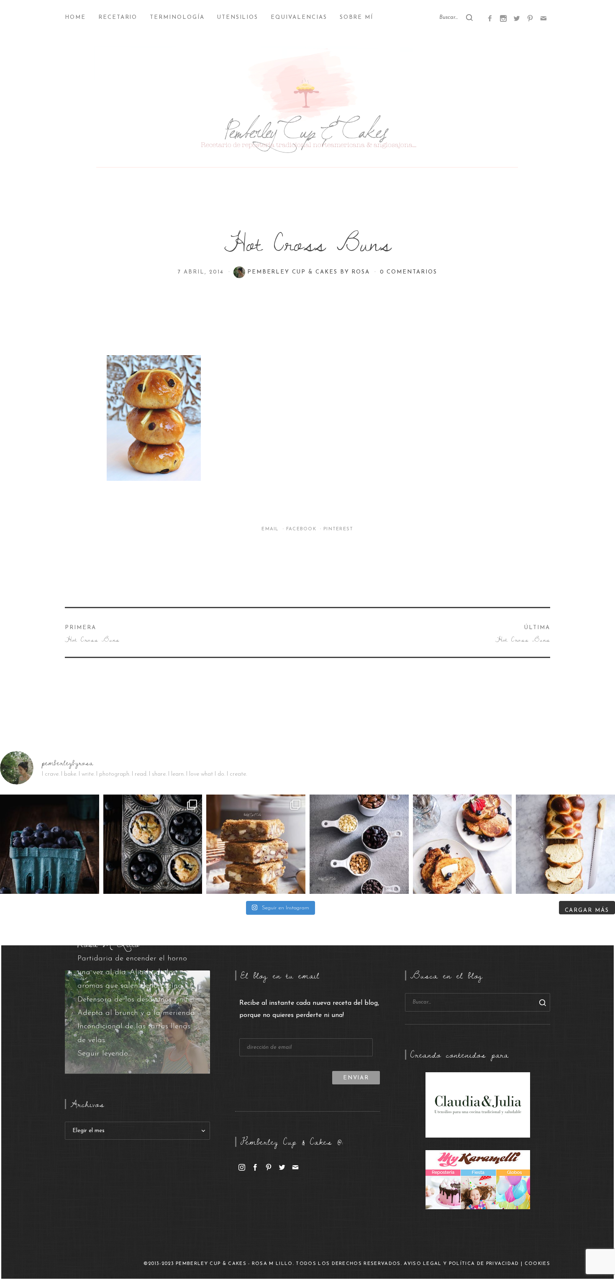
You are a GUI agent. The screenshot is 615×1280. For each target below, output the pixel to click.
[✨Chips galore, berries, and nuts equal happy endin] (359, 844)
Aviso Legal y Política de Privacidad (461, 1264)
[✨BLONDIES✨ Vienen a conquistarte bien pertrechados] (255, 844)
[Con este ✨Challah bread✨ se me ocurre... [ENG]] (565, 844)
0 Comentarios (408, 272)
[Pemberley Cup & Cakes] (307, 109)
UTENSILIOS (238, 17)
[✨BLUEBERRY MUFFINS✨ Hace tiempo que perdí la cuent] (152, 844)
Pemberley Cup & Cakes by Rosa (310, 272)
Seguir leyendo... (104, 1054)
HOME (75, 17)
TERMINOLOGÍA (177, 17)
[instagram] (242, 1166)
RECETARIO (118, 17)
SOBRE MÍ (357, 17)
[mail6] (543, 18)
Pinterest (338, 529)
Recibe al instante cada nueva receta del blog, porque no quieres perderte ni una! (309, 1009)
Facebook (302, 529)
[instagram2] (503, 18)
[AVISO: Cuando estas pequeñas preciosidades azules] (49, 844)
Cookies (537, 1264)
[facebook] (255, 1166)
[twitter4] (516, 18)
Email (271, 529)
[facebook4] (490, 18)
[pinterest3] (530, 18)
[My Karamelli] (477, 1179)
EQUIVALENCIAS (299, 17)
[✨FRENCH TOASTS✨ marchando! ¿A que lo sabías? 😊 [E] (462, 844)
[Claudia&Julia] (477, 1104)
